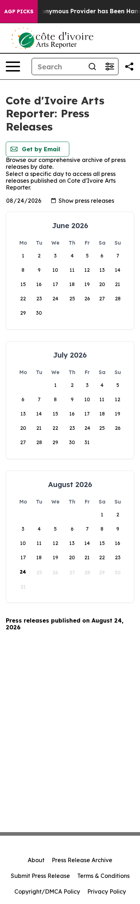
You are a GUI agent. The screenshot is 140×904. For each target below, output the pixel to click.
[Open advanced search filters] (109, 66)
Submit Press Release (40, 875)
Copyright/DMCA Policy (47, 891)
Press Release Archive (82, 860)
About (36, 860)
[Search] (92, 66)
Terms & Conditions (103, 875)
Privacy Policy (106, 891)
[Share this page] (129, 66)
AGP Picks (18, 11)
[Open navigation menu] (13, 66)
